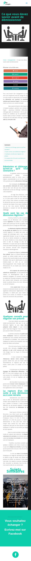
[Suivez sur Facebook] (15, 554)
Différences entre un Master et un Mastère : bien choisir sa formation (15, 482)
